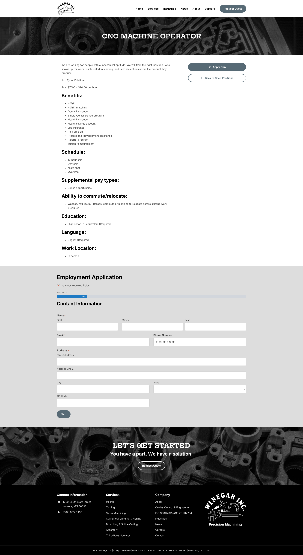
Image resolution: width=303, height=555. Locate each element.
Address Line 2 (65, 368)
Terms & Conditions (155, 550)
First (59, 320)
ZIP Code (62, 396)
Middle (126, 320)
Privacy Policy (138, 550)
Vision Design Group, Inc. (199, 550)
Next (64, 414)
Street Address (65, 355)
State (156, 382)
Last (187, 320)
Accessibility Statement (176, 550)
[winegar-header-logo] (66, 3)
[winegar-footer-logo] (225, 494)
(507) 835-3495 (72, 512)
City (59, 382)
